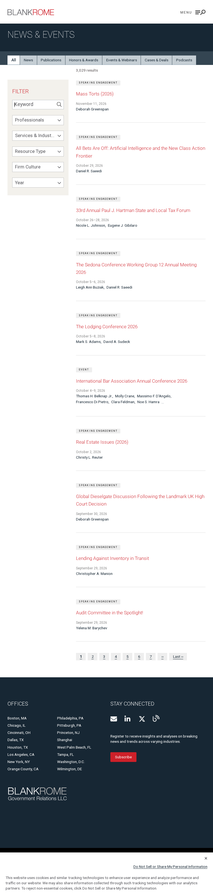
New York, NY (18, 761)
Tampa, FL (65, 754)
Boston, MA (17, 718)
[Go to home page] (30, 12)
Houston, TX (17, 747)
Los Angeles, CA (20, 754)
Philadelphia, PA (70, 718)
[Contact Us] (113, 719)
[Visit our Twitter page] (142, 719)
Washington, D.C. (71, 761)
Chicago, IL (16, 725)
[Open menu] (193, 12)
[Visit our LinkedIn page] (128, 719)
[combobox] (38, 120)
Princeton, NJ (68, 732)
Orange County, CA (23, 769)
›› (162, 657)
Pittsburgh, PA (69, 725)
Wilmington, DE (69, 769)
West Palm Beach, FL (74, 747)
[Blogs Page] (156, 718)
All (13, 60)
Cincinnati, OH (19, 732)
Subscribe (123, 757)
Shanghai (64, 740)
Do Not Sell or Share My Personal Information (170, 866)
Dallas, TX (15, 740)
